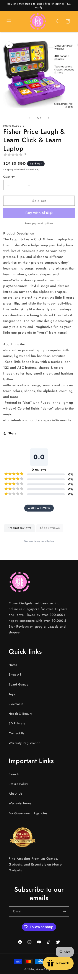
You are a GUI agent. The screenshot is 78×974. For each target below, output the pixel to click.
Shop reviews (50, 528)
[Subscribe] (64, 911)
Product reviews (19, 528)
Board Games (18, 684)
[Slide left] (29, 118)
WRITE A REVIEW (39, 508)
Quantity (9, 177)
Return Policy (18, 784)
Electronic (16, 704)
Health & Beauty (20, 713)
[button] (8, 21)
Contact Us (16, 733)
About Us (15, 793)
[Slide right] (48, 118)
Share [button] (12, 433)
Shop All (15, 674)
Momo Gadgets (45, 969)
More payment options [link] (39, 223)
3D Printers (17, 723)
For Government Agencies (28, 813)
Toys (12, 694)
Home (13, 665)
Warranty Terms (20, 803)
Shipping (8, 169)
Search (14, 774)
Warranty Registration (25, 743)
